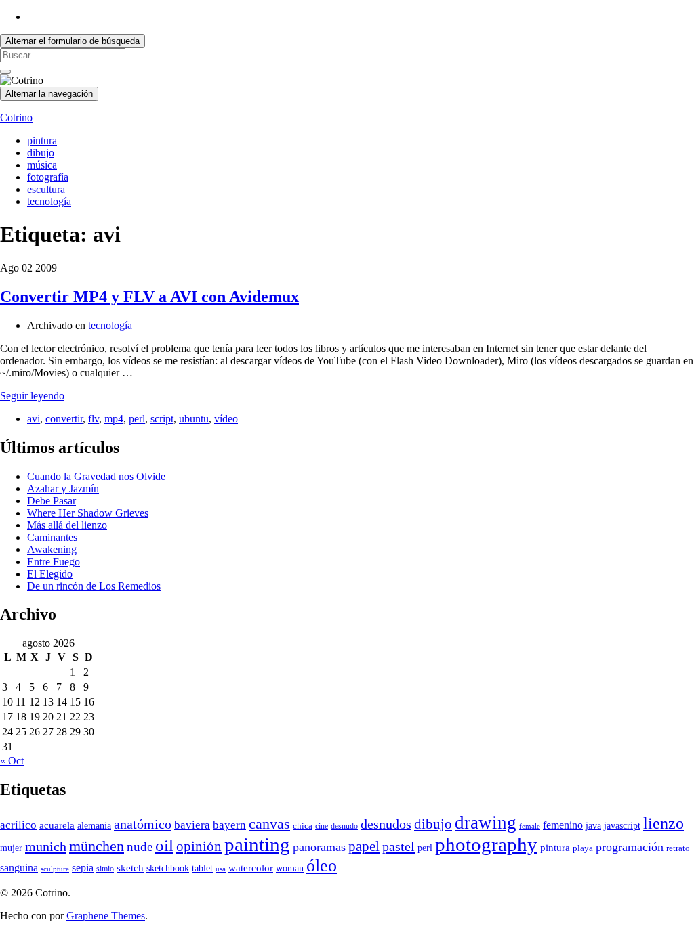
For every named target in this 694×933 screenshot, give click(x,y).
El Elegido (50, 574)
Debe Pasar (51, 500)
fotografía (47, 177)
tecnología (49, 201)
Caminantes (52, 537)
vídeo (226, 419)
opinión (199, 846)
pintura (42, 140)
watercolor (250, 868)
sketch (130, 868)
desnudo (344, 826)
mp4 (113, 419)
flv (93, 419)
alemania (94, 826)
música (42, 165)
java (593, 826)
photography (486, 844)
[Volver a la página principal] (47, 80)
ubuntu (194, 419)
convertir (64, 419)
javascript (622, 826)
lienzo (663, 823)
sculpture (55, 869)
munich (45, 846)
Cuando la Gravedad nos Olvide (96, 476)
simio (105, 868)
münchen (96, 846)
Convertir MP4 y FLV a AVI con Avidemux (149, 296)
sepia (83, 867)
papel (364, 846)
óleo (321, 865)
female (529, 826)
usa (221, 869)
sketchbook (167, 868)
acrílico (18, 825)
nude (139, 847)
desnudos (386, 824)
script (162, 419)
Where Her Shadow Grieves (87, 513)
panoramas (319, 847)
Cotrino (16, 117)
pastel (398, 846)
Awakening (52, 549)
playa (583, 848)
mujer (11, 848)
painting (257, 844)
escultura (46, 189)
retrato (678, 848)
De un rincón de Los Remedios (94, 586)
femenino (563, 825)
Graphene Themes (105, 915)
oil (164, 845)
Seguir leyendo (32, 396)
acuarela (57, 825)
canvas (269, 824)
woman (290, 868)
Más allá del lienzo (67, 525)
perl (137, 419)
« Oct (12, 760)
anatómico (142, 824)
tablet (202, 868)
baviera (192, 825)
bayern (229, 825)
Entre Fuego (53, 561)
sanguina (19, 867)
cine (321, 826)
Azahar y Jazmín (63, 488)
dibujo (40, 152)
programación (630, 847)
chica (302, 826)
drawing (485, 822)
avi (33, 419)
